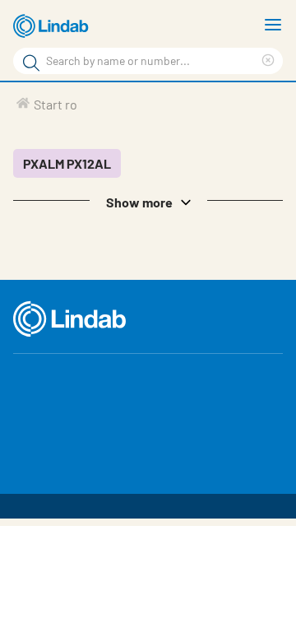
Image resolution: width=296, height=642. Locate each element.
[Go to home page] (53, 26)
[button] (148, 201)
